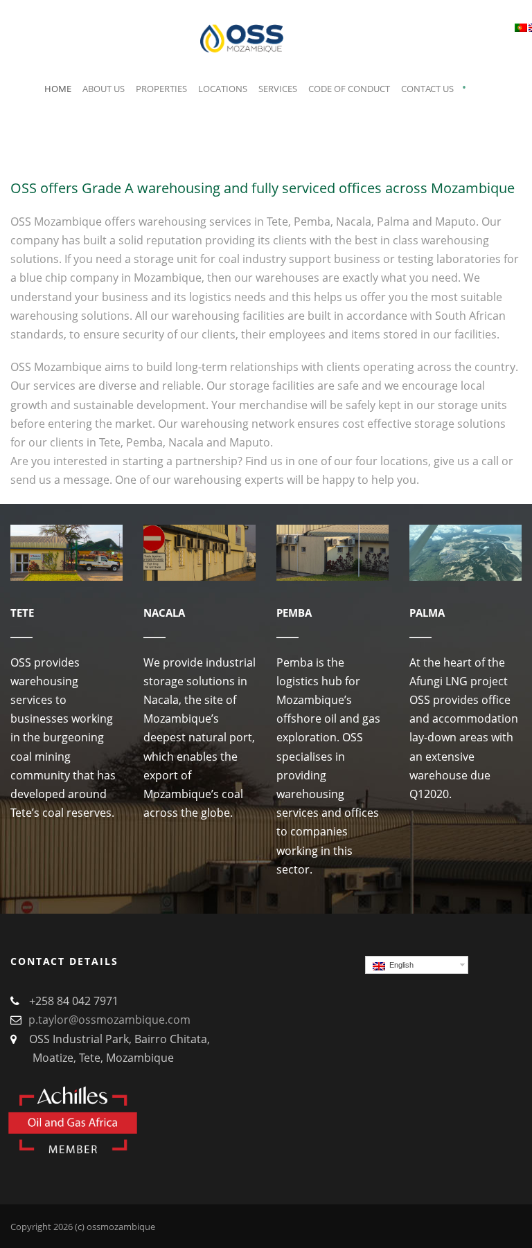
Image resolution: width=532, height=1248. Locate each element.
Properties (161, 88)
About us (103, 88)
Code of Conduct (349, 88)
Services (277, 88)
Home (57, 88)
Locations (222, 88)
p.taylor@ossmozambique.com (109, 1019)
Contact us (427, 88)
